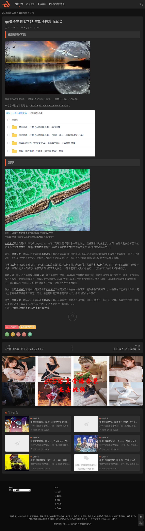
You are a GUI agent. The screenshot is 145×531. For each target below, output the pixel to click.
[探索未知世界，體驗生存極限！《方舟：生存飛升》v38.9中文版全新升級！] (86, 424)
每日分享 (19, 4)
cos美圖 (58, 492)
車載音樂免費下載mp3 (32, 232)
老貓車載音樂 (6, 4)
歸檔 (11, 490)
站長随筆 (30, 4)
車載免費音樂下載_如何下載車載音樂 (30, 307)
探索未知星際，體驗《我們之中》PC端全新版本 (50, 422)
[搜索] (141, 4)
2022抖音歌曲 (11, 327)
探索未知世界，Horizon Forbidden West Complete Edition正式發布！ (50, 441)
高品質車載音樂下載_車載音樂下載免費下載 (24, 349)
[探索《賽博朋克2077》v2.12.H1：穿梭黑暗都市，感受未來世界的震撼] (17, 462)
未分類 (57, 500)
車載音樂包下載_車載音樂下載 (126, 349)
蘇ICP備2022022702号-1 (69, 524)
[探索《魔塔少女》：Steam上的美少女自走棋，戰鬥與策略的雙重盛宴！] (86, 443)
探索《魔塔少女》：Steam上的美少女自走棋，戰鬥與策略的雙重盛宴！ (119, 441)
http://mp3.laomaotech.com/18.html (49, 105)
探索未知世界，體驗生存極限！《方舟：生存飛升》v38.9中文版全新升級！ (118, 422)
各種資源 (42, 4)
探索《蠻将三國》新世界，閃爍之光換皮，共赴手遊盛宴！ (117, 460)
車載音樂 (11, 236)
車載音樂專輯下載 (27, 327)
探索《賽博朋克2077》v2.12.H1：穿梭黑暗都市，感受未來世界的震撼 (49, 460)
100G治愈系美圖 (57, 4)
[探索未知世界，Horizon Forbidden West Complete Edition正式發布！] (17, 443)
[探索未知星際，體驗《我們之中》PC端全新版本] (17, 424)
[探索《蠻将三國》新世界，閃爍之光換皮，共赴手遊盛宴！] (86, 462)
